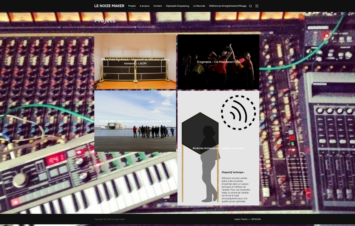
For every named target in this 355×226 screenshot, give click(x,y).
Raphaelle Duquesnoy (177, 5)
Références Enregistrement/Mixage (227, 5)
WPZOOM (256, 219)
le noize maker (109, 6)
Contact (158, 5)
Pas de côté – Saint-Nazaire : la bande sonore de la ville (135, 121)
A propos (144, 5)
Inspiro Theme (240, 219)
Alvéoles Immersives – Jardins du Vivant (218, 148)
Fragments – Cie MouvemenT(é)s (218, 62)
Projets (132, 5)
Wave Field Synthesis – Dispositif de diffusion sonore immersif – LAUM (135, 61)
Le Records (199, 5)
